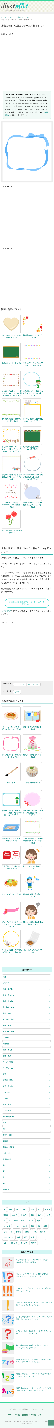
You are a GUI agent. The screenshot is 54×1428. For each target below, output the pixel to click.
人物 (4, 977)
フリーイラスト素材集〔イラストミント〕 (27, 1415)
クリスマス (7, 1159)
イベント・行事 (8, 1031)
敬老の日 (6, 1141)
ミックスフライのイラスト (12, 894)
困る (23, 1221)
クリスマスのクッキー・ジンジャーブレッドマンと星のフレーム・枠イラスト (12, 449)
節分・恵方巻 (8, 1086)
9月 (17, 1209)
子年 (48, 1215)
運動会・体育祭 (8, 1147)
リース (16, 1226)
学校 (32, 1209)
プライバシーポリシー (38, 1409)
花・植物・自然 (8, 1007)
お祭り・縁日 (8, 1135)
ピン (5, 1243)
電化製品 (6, 1044)
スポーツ (6, 1038)
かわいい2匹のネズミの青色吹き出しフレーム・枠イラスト (33, 505)
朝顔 (45, 1226)
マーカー (41, 1237)
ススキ (40, 1215)
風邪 (39, 1209)
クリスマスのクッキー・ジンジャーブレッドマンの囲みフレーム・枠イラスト (12, 393)
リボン (17, 692)
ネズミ (30, 1221)
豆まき (14, 1215)
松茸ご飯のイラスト (33, 783)
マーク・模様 (8, 1062)
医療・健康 (7, 1025)
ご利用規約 (6, 611)
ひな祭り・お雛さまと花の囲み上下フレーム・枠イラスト (12, 477)
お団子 (27, 1232)
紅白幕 (42, 1232)
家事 (32, 1237)
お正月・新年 (8, 1080)
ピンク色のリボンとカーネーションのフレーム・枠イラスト (12, 924)
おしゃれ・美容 (8, 1019)
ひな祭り (6, 1098)
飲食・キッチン (8, 995)
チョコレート (8, 1237)
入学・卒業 (7, 1104)
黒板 (32, 1226)
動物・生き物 (8, 1001)
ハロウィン (7, 1153)
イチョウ (14, 1243)
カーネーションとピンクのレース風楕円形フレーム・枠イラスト (33, 813)
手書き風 (6, 1189)
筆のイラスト (12, 783)
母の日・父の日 (33, 684)
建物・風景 (7, 1056)
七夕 (4, 1129)
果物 (32, 1215)
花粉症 (6, 1215)
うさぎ (24, 1226)
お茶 (5, 1232)
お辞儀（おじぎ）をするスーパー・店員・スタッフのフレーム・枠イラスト (12, 813)
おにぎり (24, 1215)
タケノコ (24, 1243)
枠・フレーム (19, 684)
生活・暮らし (8, 1050)
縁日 (25, 1237)
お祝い (24, 1209)
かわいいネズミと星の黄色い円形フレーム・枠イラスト (12, 952)
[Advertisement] (27, 62)
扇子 (18, 1237)
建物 (16, 1221)
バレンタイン (8, 1092)
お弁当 (18, 1232)
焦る (38, 1221)
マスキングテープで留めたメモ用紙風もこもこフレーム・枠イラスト (33, 477)
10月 (10, 1209)
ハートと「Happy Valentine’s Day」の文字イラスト (12, 505)
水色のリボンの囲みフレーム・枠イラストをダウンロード (27, 603)
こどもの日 (7, 1110)
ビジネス (6, 983)
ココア (33, 1243)
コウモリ (7, 1226)
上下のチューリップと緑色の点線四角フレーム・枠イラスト (33, 841)
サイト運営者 (23, 1409)
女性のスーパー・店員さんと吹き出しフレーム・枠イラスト (33, 393)
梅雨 (4, 1123)
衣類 (35, 1232)
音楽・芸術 (7, 1013)
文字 (4, 1074)
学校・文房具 (8, 989)
